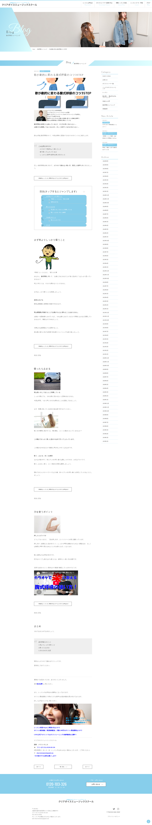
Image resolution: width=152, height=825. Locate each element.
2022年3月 (105, 301)
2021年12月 (106, 312)
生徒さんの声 (106, 101)
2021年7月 (105, 331)
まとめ (48, 225)
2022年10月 (106, 278)
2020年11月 (106, 361)
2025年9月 (105, 165)
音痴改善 (105, 108)
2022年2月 (105, 305)
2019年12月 (106, 403)
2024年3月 (105, 229)
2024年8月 (105, 210)
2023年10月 (106, 240)
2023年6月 (105, 255)
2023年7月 (105, 252)
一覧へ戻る (61, 766)
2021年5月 (105, 339)
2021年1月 (105, 354)
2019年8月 (105, 418)
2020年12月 (106, 358)
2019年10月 (106, 411)
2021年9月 (105, 324)
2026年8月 (105, 161)
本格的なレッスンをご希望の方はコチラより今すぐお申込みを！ (54, 178)
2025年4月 (105, 183)
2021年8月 (105, 327)
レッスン (105, 92)
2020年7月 (105, 377)
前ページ (39, 766)
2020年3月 (105, 392)
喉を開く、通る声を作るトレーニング (109, 97)
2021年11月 (106, 316)
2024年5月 (105, 221)
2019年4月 (105, 433)
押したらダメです (56, 220)
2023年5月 (105, 259)
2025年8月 (105, 168)
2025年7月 (105, 172)
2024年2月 (105, 233)
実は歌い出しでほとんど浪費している (61, 209)
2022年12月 (106, 271)
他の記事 (39, 684)
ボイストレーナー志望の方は (104, 4)
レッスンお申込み (88, 4)
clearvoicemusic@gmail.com (45, 753)
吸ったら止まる (50, 206)
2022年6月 (105, 290)
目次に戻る (37, 355)
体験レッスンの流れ (121, 4)
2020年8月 (105, 373)
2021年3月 (105, 346)
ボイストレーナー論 (108, 83)
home (34, 49)
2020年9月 (105, 369)
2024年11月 (106, 199)
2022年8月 (105, 282)
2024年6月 (105, 218)
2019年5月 (105, 430)
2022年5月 (105, 293)
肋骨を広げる (54, 202)
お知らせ (105, 79)
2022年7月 (105, 286)
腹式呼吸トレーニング (42, 49)
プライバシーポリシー (114, 816)
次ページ (87, 766)
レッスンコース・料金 (137, 4)
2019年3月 (105, 437)
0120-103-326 (44, 812)
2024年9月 (105, 206)
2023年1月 (105, 267)
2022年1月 (105, 308)
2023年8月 (105, 248)
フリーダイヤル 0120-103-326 (46, 747)
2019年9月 (105, 414)
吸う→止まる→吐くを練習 (58, 212)
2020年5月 (105, 384)
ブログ (148, 4)
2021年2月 (105, 350)
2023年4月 (105, 263)
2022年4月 (105, 297)
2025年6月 (105, 176)
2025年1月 (105, 191)
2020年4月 (105, 388)
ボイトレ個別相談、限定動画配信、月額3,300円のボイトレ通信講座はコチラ (58, 730)
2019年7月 (105, 422)
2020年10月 (106, 365)
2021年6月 (105, 335)
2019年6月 (105, 426)
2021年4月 (105, 343)
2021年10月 (106, 320)
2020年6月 (105, 380)
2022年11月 (106, 274)
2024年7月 (105, 214)
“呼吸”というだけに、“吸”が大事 (60, 199)
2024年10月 (106, 202)
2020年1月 (105, 399)
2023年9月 (105, 244)
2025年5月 (105, 180)
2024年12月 (106, 195)
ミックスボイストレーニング (109, 88)
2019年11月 (106, 407)
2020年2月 (105, 396)
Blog (68, 62)
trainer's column (107, 76)
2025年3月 (105, 187)
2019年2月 (105, 441)
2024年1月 (105, 237)
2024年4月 (105, 225)
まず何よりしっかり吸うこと (54, 196)
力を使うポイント (51, 217)
